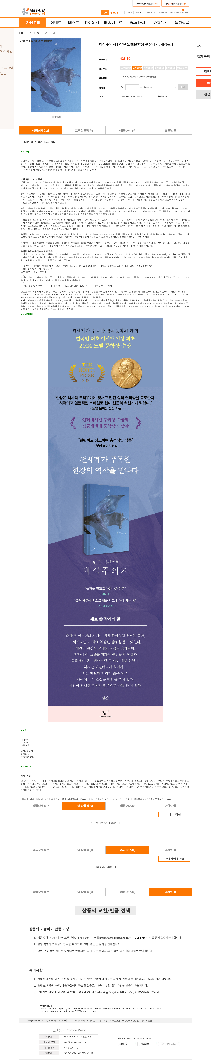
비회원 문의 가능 (71, 1047)
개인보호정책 (103, 1020)
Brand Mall (137, 22)
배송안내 (126, 1020)
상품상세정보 (40, 130)
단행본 (38, 33)
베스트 (73, 22)
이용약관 (91, 1020)
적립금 (149, 1020)
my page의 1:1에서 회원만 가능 (77, 1037)
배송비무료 (113, 22)
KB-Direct (92, 22)
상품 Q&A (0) (127, 130)
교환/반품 (170, 130)
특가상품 (182, 22)
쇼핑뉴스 (160, 22)
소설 (52, 33)
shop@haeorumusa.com (75, 1042)
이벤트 (55, 22)
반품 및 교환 (138, 1020)
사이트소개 (80, 1020)
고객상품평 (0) (84, 130)
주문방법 (116, 1020)
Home (23, 33)
